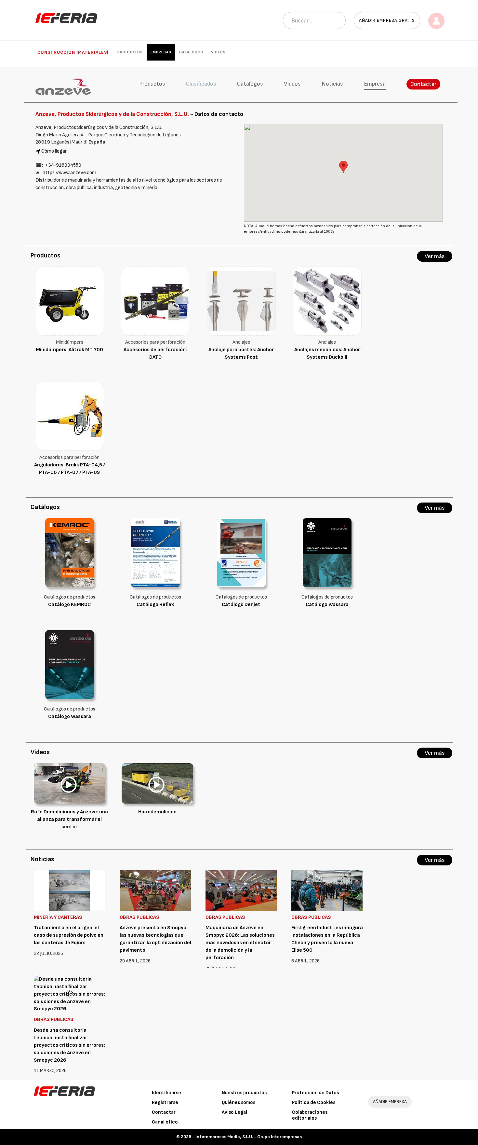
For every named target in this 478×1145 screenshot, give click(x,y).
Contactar (423, 84)
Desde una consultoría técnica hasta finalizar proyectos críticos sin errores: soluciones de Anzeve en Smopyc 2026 (69, 1045)
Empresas (161, 52)
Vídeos (218, 52)
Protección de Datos (315, 1093)
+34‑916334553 (63, 165)
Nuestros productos (244, 1093)
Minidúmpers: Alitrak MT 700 (69, 350)
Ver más (435, 256)
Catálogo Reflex (155, 604)
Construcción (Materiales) (73, 52)
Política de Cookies (313, 1102)
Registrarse (165, 1102)
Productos (130, 52)
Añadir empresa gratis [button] (387, 20)
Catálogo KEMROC (69, 604)
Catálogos (191, 52)
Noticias (332, 83)
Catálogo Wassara (327, 604)
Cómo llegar (54, 151)
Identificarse (166, 1093)
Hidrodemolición (157, 812)
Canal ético (165, 1122)
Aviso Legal (234, 1112)
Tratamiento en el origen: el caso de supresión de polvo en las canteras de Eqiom (68, 935)
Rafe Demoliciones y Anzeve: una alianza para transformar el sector (69, 819)
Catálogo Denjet (241, 604)
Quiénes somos (238, 1102)
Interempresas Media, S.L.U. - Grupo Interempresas (248, 1136)
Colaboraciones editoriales (309, 1115)
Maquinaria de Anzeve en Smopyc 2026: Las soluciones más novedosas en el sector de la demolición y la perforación (240, 942)
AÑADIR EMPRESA (390, 1101)
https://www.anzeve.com (69, 173)
